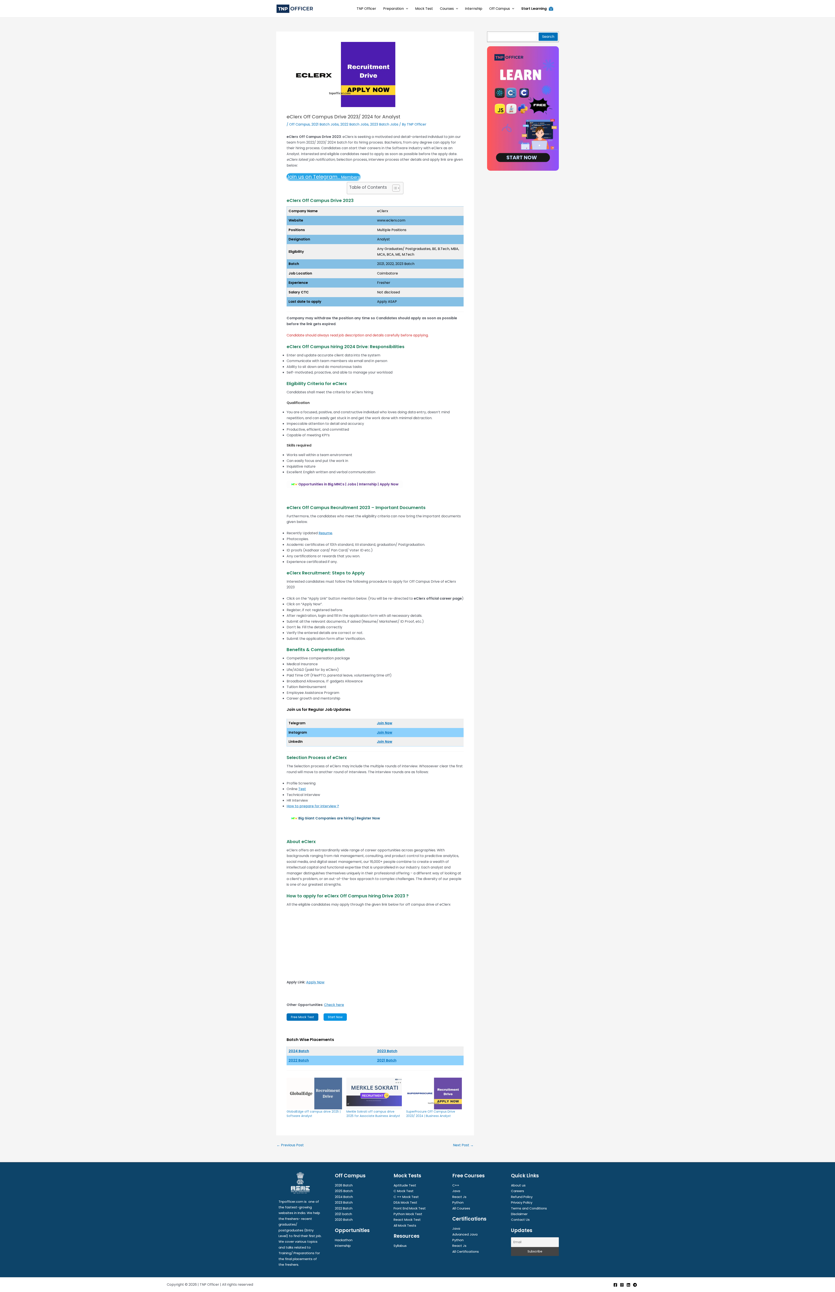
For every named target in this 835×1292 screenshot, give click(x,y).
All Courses (461, 1208)
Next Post (463, 1145)
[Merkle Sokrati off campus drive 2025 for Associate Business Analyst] (374, 1093)
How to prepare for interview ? (313, 806)
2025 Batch (344, 1191)
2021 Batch (386, 1060)
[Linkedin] (628, 1285)
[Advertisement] (375, 943)
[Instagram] (622, 1285)
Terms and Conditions (529, 1208)
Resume (325, 533)
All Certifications (465, 1251)
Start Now (335, 1017)
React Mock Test (407, 1219)
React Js (459, 1196)
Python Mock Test (408, 1214)
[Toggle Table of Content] (394, 188)
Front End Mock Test (410, 1208)
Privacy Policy (521, 1202)
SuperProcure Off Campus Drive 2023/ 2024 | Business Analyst (430, 1113)
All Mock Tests (405, 1225)
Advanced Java (465, 1234)
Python (458, 1202)
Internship (343, 1245)
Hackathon (343, 1240)
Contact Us (520, 1219)
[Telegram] (635, 1285)
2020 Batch (344, 1219)
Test (302, 788)
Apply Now (315, 982)
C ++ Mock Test (406, 1196)
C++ (455, 1185)
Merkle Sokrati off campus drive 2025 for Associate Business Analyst (373, 1113)
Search (548, 36)
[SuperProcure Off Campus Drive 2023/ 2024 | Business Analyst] (434, 1093)
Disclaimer (519, 1214)
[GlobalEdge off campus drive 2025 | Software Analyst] (314, 1093)
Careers (517, 1191)
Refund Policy (522, 1196)
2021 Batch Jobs (325, 124)
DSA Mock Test (405, 1202)
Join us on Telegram (323, 176)
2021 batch (343, 1214)
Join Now (384, 723)
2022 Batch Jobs (354, 124)
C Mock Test (404, 1191)
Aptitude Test (405, 1185)
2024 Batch (344, 1196)
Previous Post (290, 1145)
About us (518, 1185)
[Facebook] (615, 1285)
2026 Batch (344, 1185)
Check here (334, 1004)
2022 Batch (299, 1060)
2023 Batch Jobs (384, 124)
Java (456, 1191)
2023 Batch (387, 1051)
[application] (406, 8)
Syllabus (400, 1245)
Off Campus (299, 124)
